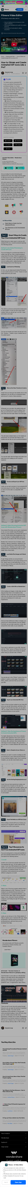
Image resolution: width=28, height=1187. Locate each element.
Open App (18, 1182)
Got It (6, 1182)
